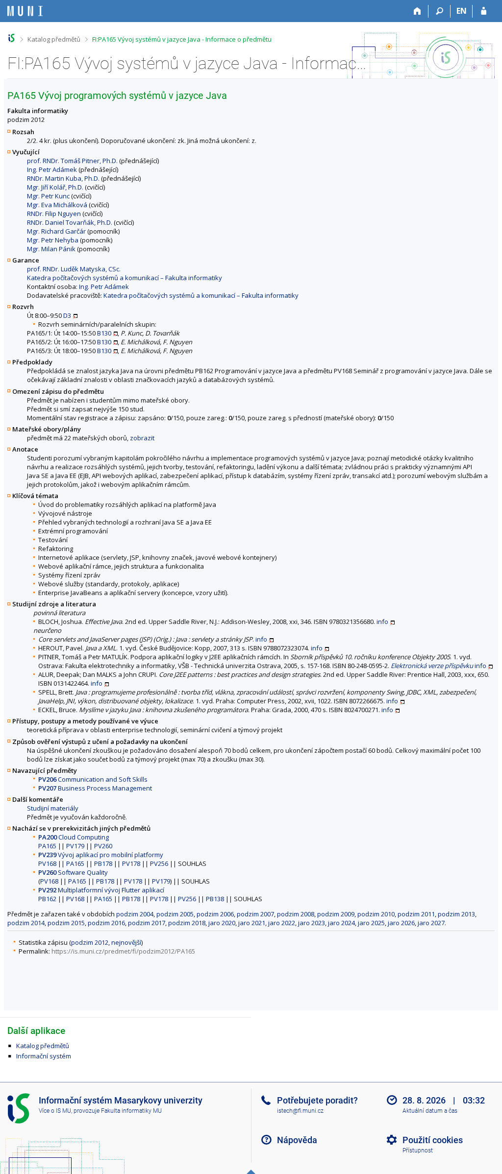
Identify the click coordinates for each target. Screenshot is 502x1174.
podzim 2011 (416, 914)
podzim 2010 (376, 914)
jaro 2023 (311, 922)
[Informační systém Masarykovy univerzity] (25, 11)
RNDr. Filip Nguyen (54, 213)
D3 (67, 315)
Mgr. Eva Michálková (57, 204)
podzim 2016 (106, 922)
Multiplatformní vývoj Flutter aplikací (101, 890)
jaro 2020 (221, 922)
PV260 (103, 845)
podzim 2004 (134, 914)
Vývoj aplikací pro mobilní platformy (100, 854)
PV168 (47, 863)
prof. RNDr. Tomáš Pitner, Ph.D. (72, 160)
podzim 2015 (66, 922)
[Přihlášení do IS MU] (484, 11)
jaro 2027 (431, 922)
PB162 (47, 898)
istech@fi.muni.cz (300, 1110)
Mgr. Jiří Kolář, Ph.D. (55, 187)
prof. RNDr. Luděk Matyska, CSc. (74, 268)
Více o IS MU (55, 1110)
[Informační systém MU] (11, 38)
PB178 (103, 863)
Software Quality (73, 872)
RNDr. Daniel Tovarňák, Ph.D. (69, 222)
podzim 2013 (456, 914)
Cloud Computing (73, 837)
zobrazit (142, 437)
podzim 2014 (26, 922)
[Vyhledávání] (439, 11)
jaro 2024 (341, 922)
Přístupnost (417, 1150)
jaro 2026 (401, 922)
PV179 (75, 845)
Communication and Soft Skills (93, 779)
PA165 (47, 845)
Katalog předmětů (53, 39)
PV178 (131, 863)
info (382, 621)
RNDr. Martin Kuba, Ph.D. (63, 178)
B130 (104, 333)
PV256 (159, 863)
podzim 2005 (175, 914)
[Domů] (417, 11)
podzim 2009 (335, 914)
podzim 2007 (255, 914)
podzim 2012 (89, 942)
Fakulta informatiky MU (131, 1110)
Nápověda (297, 1140)
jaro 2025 (371, 922)
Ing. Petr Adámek (52, 169)
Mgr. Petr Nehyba (52, 240)
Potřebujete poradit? (317, 1100)
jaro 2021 (251, 922)
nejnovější (126, 942)
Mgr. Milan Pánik (51, 248)
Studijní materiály (52, 808)
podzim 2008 (295, 914)
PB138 (215, 898)
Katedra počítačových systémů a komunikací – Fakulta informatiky (124, 277)
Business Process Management (95, 788)
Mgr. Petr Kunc (48, 196)
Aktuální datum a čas (429, 1110)
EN (461, 10)
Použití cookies (432, 1140)
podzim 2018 (186, 922)
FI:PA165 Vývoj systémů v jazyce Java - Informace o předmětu (182, 39)
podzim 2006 (215, 914)
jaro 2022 (281, 922)
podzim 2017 (146, 922)
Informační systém (43, 1056)
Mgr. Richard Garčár (56, 231)
